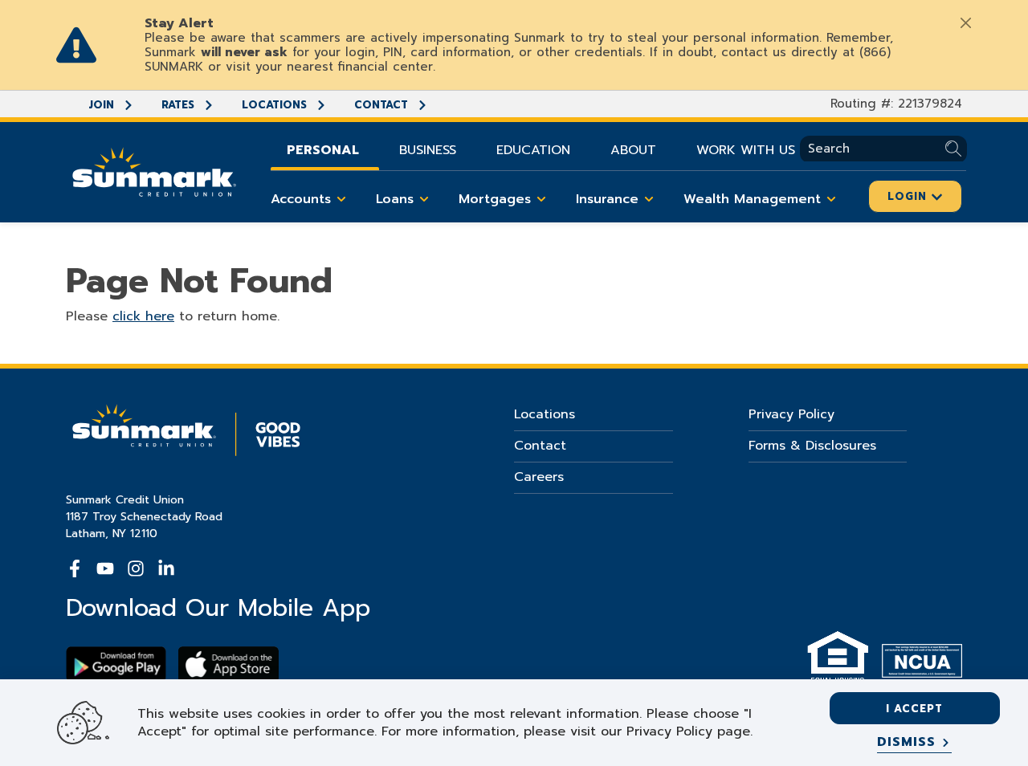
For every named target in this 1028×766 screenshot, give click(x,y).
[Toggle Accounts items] (341, 199)
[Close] (965, 22)
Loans (395, 199)
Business (427, 150)
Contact (382, 104)
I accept (914, 708)
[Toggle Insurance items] (648, 199)
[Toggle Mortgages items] (541, 199)
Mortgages (495, 199)
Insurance (607, 199)
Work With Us (745, 150)
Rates (179, 104)
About (633, 150)
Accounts (301, 199)
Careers (539, 477)
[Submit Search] (956, 149)
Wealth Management (752, 199)
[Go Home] (154, 170)
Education (533, 150)
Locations (276, 104)
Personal (323, 150)
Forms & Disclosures (812, 445)
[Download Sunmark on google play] (116, 664)
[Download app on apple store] (228, 664)
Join (102, 104)
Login (909, 196)
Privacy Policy (791, 414)
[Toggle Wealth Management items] (831, 199)
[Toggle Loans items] (424, 199)
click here (143, 316)
